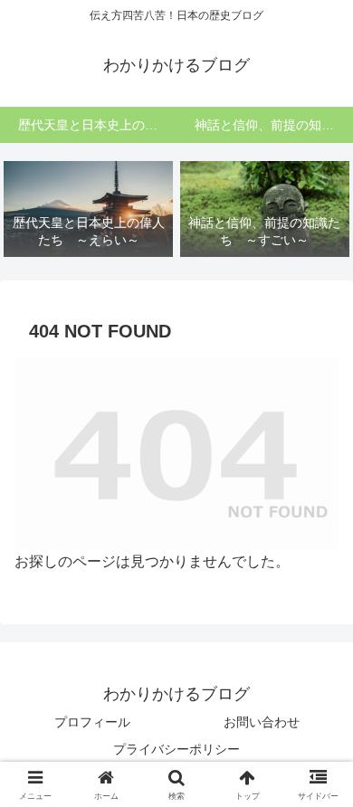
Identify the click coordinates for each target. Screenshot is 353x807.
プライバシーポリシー (176, 749)
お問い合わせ (262, 722)
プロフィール (92, 722)
